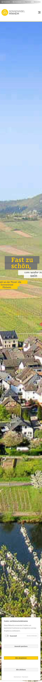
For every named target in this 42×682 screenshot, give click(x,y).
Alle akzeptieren (21, 658)
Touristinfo (7, 2)
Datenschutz (37, 2)
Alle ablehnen (21, 669)
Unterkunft (18, 2)
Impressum (28, 2)
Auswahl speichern (21, 646)
